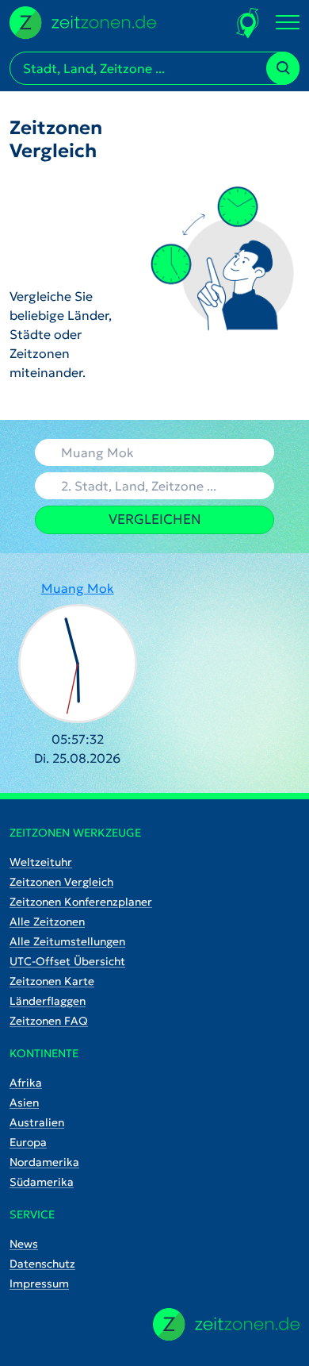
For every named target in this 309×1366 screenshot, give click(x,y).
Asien (24, 1102)
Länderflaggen (48, 1001)
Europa (28, 1142)
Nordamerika (44, 1162)
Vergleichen (155, 519)
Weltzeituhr (41, 862)
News (24, 1244)
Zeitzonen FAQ (49, 1021)
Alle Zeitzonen (47, 921)
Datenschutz (42, 1263)
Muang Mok (77, 588)
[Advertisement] (63, 224)
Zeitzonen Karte (52, 981)
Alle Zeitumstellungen (67, 941)
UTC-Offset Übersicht (67, 961)
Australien (37, 1122)
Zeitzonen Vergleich (61, 882)
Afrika (26, 1082)
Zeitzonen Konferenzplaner (81, 902)
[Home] (226, 1324)
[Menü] (287, 23)
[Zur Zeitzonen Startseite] (83, 21)
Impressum (39, 1283)
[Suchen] (282, 68)
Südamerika (42, 1182)
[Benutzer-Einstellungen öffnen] (248, 22)
